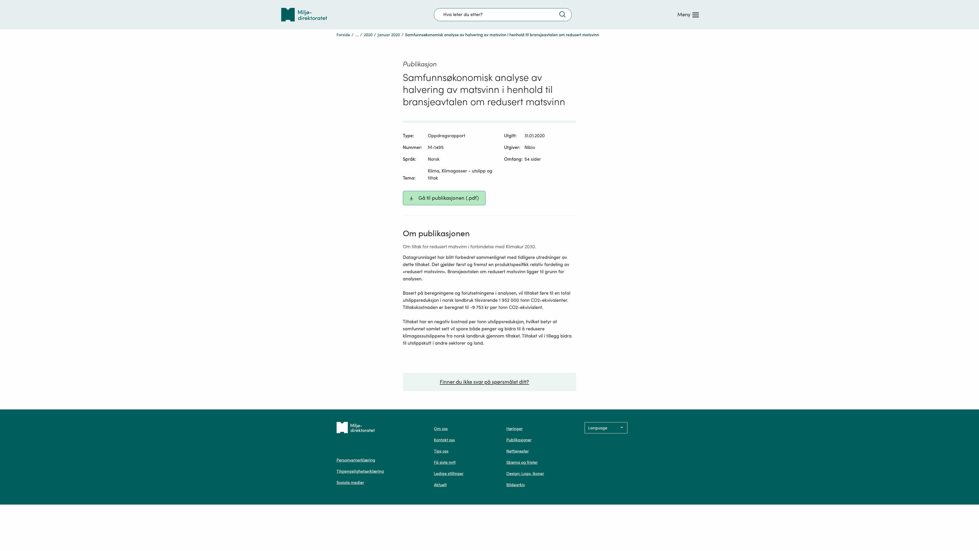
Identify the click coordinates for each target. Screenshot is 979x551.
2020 (368, 34)
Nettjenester (517, 451)
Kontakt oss (444, 439)
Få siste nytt (445, 462)
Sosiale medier (350, 482)
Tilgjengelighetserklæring (360, 471)
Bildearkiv (515, 484)
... (356, 34)
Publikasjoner (519, 439)
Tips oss (441, 451)
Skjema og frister (522, 462)
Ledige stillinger (448, 473)
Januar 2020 (389, 34)
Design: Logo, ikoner (525, 473)
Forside (343, 34)
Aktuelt (440, 484)
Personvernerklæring (356, 459)
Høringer (514, 428)
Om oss (441, 428)
